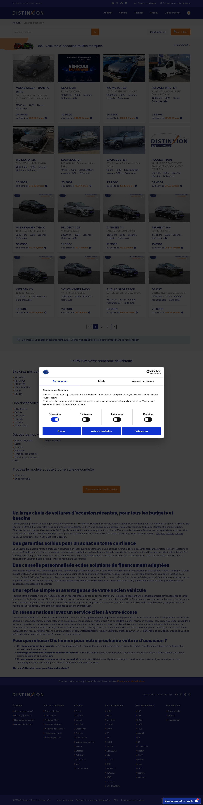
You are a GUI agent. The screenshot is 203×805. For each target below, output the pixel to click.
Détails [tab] (101, 381)
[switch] (86, 419)
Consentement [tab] (60, 381)
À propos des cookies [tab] (143, 381)
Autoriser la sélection (101, 431)
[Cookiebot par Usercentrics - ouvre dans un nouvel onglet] (148, 372)
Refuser (62, 431)
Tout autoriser (141, 431)
